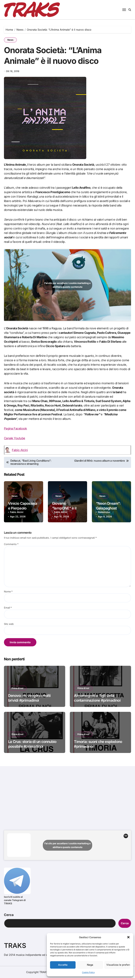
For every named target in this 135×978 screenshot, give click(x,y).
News (10, 39)
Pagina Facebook (15, 428)
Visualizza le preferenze (118, 964)
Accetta (63, 964)
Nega (90, 964)
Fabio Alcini (20, 450)
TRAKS (15, 945)
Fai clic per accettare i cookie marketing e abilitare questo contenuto (67, 285)
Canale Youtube (14, 438)
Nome (8, 591)
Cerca (9, 915)
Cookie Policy (88, 972)
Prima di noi (17, 688)
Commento (11, 544)
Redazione (104, 512)
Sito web (9, 623)
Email (8, 607)
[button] (128, 937)
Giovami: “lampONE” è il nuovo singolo (64, 508)
